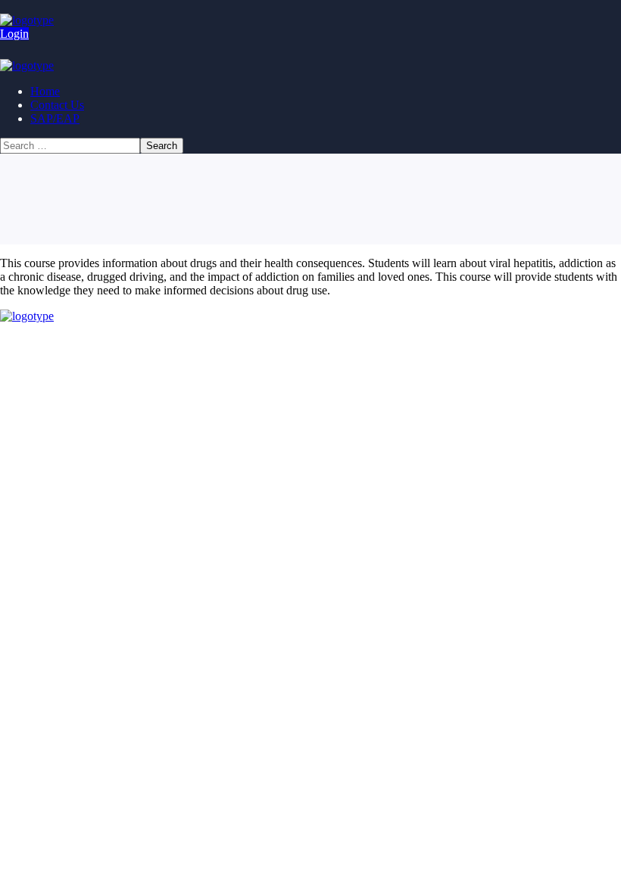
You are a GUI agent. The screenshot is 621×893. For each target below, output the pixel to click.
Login (14, 33)
